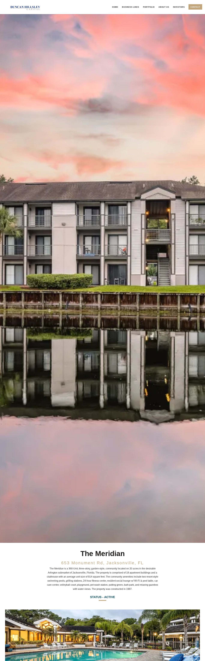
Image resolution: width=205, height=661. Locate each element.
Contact (195, 7)
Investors (179, 7)
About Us (163, 7)
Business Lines (130, 7)
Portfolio (149, 7)
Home (115, 7)
